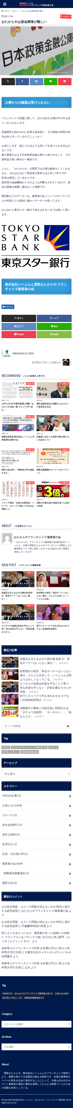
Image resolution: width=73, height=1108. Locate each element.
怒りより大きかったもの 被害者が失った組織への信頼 (35, 932)
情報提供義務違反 (30, 752)
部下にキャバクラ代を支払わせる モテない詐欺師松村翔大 (44, 697)
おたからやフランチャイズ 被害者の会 (37, 537)
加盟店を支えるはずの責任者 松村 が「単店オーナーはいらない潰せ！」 (45, 660)
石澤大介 (9, 844)
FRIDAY (6, 747)
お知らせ (9, 306)
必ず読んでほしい (11, 752)
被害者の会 (12, 863)
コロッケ (9, 815)
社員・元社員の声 (15, 853)
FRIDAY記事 (11, 795)
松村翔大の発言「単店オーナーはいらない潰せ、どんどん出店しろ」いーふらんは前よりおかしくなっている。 (45, 675)
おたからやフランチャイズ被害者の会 (29, 747)
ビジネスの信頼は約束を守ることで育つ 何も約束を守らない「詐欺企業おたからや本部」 (45, 687)
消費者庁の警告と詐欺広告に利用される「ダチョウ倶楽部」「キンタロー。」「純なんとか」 (45, 712)
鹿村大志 (9, 882)
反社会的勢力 (12, 824)
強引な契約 (11, 834)
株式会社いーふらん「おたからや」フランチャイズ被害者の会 (42, 1100)
